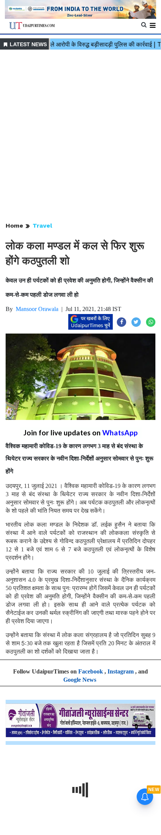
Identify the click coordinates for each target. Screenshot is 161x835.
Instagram (120, 671)
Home (14, 225)
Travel (42, 225)
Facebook (90, 671)
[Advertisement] (80, 136)
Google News (79, 679)
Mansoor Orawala (37, 309)
